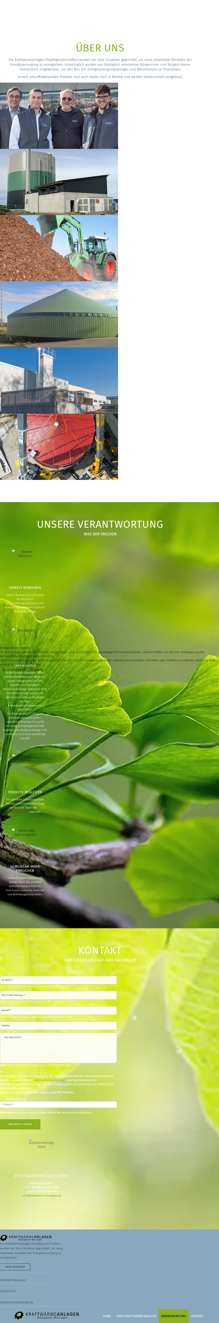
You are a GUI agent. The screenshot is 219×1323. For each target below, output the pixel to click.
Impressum (126, 675)
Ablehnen (37, 669)
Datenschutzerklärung (101, 675)
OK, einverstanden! (14, 669)
